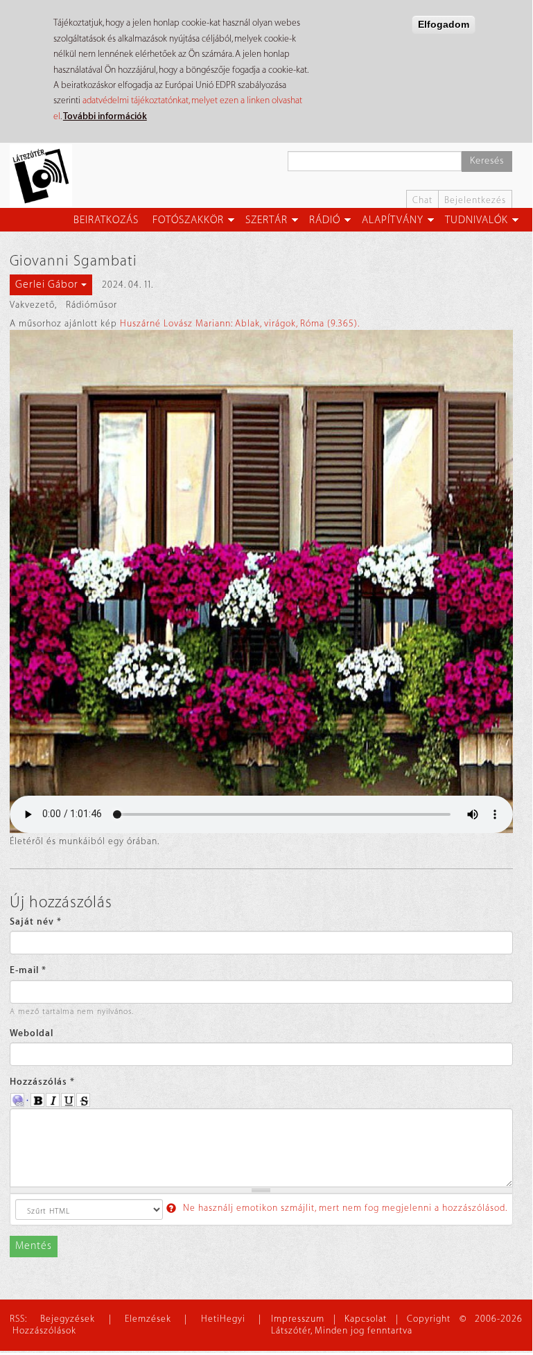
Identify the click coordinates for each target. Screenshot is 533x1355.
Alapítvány (392, 220)
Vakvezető (32, 304)
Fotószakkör (188, 220)
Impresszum (297, 1318)
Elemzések (148, 1318)
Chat (422, 200)
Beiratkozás (106, 220)
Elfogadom (443, 24)
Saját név (36, 921)
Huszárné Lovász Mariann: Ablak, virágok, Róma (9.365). (240, 323)
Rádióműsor (91, 304)
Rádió (324, 220)
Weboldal (31, 1033)
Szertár (266, 220)
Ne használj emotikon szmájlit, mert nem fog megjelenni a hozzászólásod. (343, 1208)
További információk (105, 116)
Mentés (33, 1246)
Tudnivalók (476, 220)
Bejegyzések (67, 1318)
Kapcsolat (365, 1318)
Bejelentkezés (475, 200)
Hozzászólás (42, 1081)
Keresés (487, 160)
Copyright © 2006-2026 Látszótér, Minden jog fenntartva (397, 1324)
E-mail (28, 970)
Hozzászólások (44, 1330)
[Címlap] (46, 175)
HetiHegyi (223, 1318)
